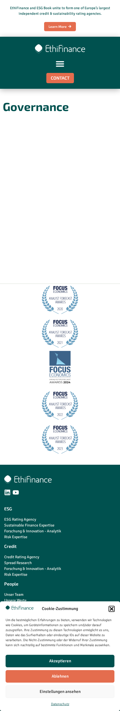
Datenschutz (60, 704)
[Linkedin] (7, 492)
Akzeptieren (60, 660)
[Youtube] (16, 492)
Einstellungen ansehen (60, 691)
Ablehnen (60, 676)
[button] (111, 609)
